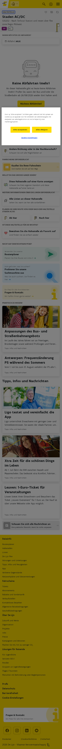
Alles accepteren (20, 129)
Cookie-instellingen (29, 138)
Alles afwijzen (42, 129)
